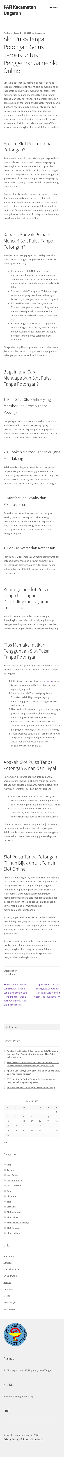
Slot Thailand (13, 1233)
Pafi (9, 1191)
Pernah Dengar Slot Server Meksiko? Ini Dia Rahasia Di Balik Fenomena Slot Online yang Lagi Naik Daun (33, 1064)
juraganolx (9, 1256)
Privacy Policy (11, 1439)
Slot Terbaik (13, 1228)
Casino (10, 1170)
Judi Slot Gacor (14, 1180)
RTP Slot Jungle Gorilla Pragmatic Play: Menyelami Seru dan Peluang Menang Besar (31, 1081)
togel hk (7, 1262)
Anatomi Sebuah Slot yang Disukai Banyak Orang (31, 1087)
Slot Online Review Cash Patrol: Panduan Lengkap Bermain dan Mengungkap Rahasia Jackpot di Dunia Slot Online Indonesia (15, 994)
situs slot (49, 681)
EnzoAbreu (40, 33)
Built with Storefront (31, 1439)
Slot (15, 970)
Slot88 (7, 1295)
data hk (7, 1282)
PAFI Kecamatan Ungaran (20, 10)
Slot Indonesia (14, 1212)
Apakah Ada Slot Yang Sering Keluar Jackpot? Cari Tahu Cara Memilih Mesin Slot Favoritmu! (47, 990)
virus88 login (10, 1302)
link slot (12, 974)
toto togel (9, 1289)
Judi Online (12, 1175)
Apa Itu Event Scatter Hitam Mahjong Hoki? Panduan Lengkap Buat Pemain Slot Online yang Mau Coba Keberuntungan (32, 1054)
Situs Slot (12, 1196)
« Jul (6, 1142)
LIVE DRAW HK (10, 1275)
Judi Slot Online (15, 1185)
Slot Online (12, 1217)
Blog (9, 1164)
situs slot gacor (11, 1269)
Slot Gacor (12, 1206)
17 (8, 1125)
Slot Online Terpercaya (18, 1222)
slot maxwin (10, 1309)
